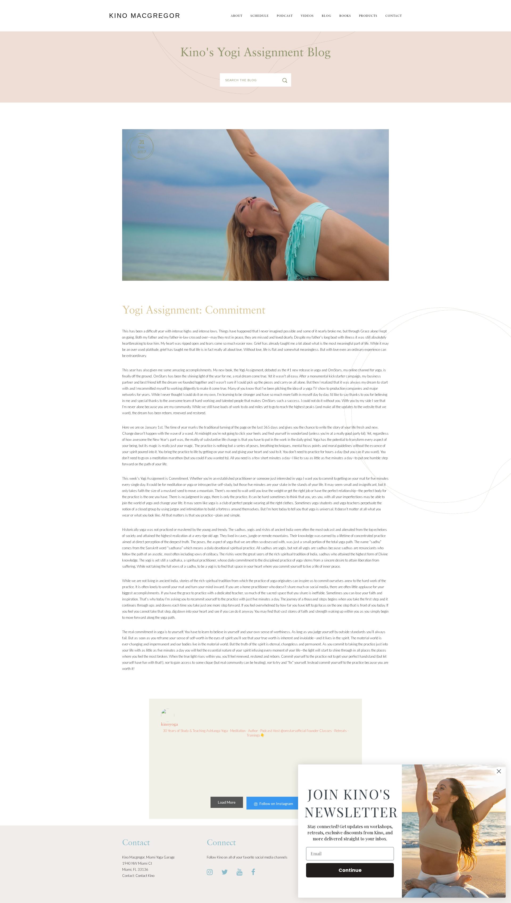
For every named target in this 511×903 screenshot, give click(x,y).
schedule (259, 16)
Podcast (285, 16)
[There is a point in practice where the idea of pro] (183, 766)
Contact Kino (144, 875)
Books (345, 16)
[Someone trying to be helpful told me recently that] (280, 766)
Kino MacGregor (144, 15)
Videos (307, 16)
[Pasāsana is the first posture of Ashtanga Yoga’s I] (231, 766)
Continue (350, 870)
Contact (393, 16)
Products (368, 16)
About (236, 16)
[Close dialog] (499, 771)
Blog (326, 16)
